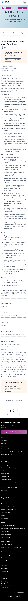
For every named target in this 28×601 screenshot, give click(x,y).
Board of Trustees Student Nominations (11, 451)
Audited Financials (5, 454)
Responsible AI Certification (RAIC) (9, 488)
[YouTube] (14, 596)
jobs (9, 33)
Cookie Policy (4, 582)
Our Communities (5, 512)
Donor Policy (4, 587)
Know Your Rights (6, 376)
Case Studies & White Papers (8, 525)
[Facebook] (6, 8)
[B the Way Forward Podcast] (20, 596)
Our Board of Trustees (6, 449)
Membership (4, 476)
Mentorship (4, 465)
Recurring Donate (5, 504)
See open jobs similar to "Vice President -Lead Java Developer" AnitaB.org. (13, 59)
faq (22, 8)
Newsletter (4, 571)
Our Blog (3, 558)
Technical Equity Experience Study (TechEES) (12, 528)
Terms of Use (4, 580)
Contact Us (4, 568)
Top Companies (5, 537)
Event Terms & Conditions (7, 584)
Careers (3, 457)
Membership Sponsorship (7, 509)
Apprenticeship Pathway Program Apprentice (12, 482)
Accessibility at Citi (18, 371)
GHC (2, 493)
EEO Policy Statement (14, 374)
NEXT (2, 485)
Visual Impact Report (6, 534)
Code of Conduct (5, 585)
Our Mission (4, 440)
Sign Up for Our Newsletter (13, 432)
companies (16, 33)
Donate (3, 501)
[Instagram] (3, 8)
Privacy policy (10, 414)
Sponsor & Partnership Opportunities (10, 507)
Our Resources (5, 555)
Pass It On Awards (5, 544)
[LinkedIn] (10, 8)
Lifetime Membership (6, 479)
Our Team (3, 446)
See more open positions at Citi (14, 400)
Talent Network (5, 473)
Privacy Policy (4, 578)
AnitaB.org (21, 592)
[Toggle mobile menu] (24, 2)
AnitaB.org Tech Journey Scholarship (10, 547)
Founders (3, 470)
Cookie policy (18, 414)
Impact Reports (5, 531)
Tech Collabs (4, 490)
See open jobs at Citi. (10, 55)
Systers (3, 515)
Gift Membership (5, 518)
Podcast (3, 561)
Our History (4, 443)
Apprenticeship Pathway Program (9, 468)
